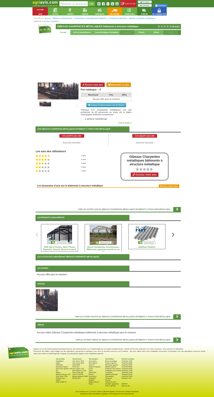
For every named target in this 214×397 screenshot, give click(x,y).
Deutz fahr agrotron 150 (64, 368)
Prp (57, 370)
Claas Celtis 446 (77, 372)
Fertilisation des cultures (113, 370)
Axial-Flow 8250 (127, 363)
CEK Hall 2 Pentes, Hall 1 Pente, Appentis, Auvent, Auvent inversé (59, 248)
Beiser (91, 384)
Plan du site (126, 386)
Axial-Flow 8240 (127, 368)
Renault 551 (76, 378)
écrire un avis (130, 4)
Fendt (91, 368)
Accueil (63, 32)
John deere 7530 (62, 376)
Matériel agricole (110, 367)
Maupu (58, 372)
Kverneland (93, 376)
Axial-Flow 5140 (127, 376)
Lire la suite (124, 123)
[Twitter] (98, 4)
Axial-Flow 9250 (127, 365)
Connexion (145, 5)
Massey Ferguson (95, 367)
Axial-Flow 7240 (127, 370)
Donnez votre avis (93, 85)
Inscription (145, 2)
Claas (91, 370)
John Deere (93, 361)
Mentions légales (109, 391)
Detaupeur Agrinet (62, 367)
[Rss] (112, 4)
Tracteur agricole (110, 363)
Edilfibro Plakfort (147, 247)
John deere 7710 (78, 368)
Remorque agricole (111, 365)
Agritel (58, 363)
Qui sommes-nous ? (83, 391)
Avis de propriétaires (82, 32)
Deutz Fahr (92, 372)
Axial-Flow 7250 (127, 361)
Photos (142, 32)
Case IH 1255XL (78, 374)
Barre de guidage (111, 361)
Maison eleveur (94, 382)
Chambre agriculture (112, 384)
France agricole (110, 386)
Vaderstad (92, 378)
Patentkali (59, 365)
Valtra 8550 (76, 365)
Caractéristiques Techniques (107, 32)
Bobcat (91, 374)
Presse (99, 391)
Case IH (91, 365)
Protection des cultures (113, 368)
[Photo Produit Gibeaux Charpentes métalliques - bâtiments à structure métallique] (47, 300)
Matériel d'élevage (111, 374)
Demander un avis (119, 85)
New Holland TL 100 (79, 370)
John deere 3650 (78, 363)
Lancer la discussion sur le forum (107, 105)
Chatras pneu (60, 378)
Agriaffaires (59, 361)
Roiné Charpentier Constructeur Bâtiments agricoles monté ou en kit (103, 249)
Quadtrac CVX (126, 378)
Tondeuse (108, 378)
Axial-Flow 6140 (127, 374)
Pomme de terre (110, 382)
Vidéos (156, 32)
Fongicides (109, 372)
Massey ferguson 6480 (80, 376)
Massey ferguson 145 (63, 374)
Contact (93, 391)
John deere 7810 (78, 361)
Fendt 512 (75, 367)
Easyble (91, 380)
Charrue (108, 380)
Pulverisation (109, 376)
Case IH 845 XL (61, 382)
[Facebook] (103, 4)
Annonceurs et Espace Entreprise (127, 391)
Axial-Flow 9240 (127, 367)
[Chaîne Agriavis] (117, 4)
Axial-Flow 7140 (127, 372)
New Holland (93, 363)
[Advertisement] (108, 58)
